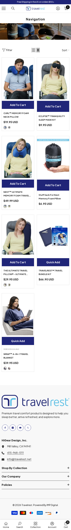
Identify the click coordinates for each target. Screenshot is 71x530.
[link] (19, 524)
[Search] (13, 8)
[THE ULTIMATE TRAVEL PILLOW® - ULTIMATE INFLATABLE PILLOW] (18, 236)
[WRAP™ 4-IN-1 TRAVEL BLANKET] (18, 314)
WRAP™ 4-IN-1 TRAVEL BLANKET (15, 356)
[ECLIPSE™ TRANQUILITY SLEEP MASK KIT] (53, 78)
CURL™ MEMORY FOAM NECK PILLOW (16, 115)
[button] (33, 50)
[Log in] (58, 8)
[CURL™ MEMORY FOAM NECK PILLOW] (18, 78)
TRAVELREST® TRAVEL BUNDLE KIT (51, 272)
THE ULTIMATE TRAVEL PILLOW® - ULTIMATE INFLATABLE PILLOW (15, 272)
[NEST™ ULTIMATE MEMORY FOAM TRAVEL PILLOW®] (18, 157)
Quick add (53, 262)
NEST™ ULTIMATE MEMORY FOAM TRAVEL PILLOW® (16, 194)
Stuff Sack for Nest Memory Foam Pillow (50, 197)
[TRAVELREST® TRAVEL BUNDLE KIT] (53, 236)
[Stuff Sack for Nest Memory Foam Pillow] (53, 157)
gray (9, 127)
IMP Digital (52, 504)
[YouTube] (20, 428)
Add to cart (18, 105)
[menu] (4, 8)
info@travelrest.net (19, 459)
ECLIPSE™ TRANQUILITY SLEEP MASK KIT (52, 118)
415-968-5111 (15, 452)
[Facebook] (5, 428)
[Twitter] (28, 428)
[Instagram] (13, 428)
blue (5, 127)
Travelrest (26, 504)
